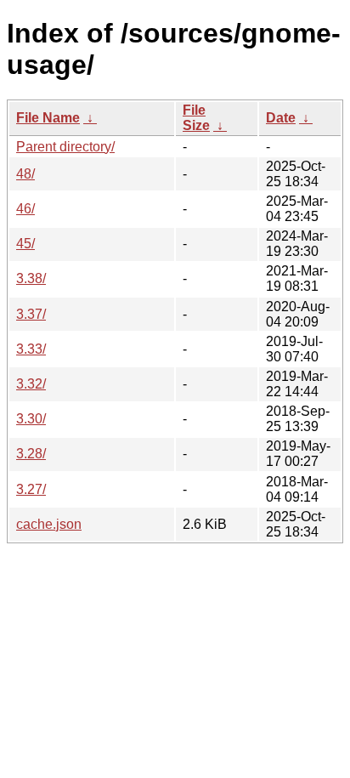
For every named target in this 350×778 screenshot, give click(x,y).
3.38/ (31, 278)
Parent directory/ (65, 146)
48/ (25, 174)
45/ (25, 243)
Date (281, 118)
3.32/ (31, 384)
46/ (25, 209)
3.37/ (31, 314)
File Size (196, 118)
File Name (48, 118)
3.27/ (31, 489)
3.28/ (31, 453)
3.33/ (31, 349)
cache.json (49, 524)
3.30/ (31, 419)
